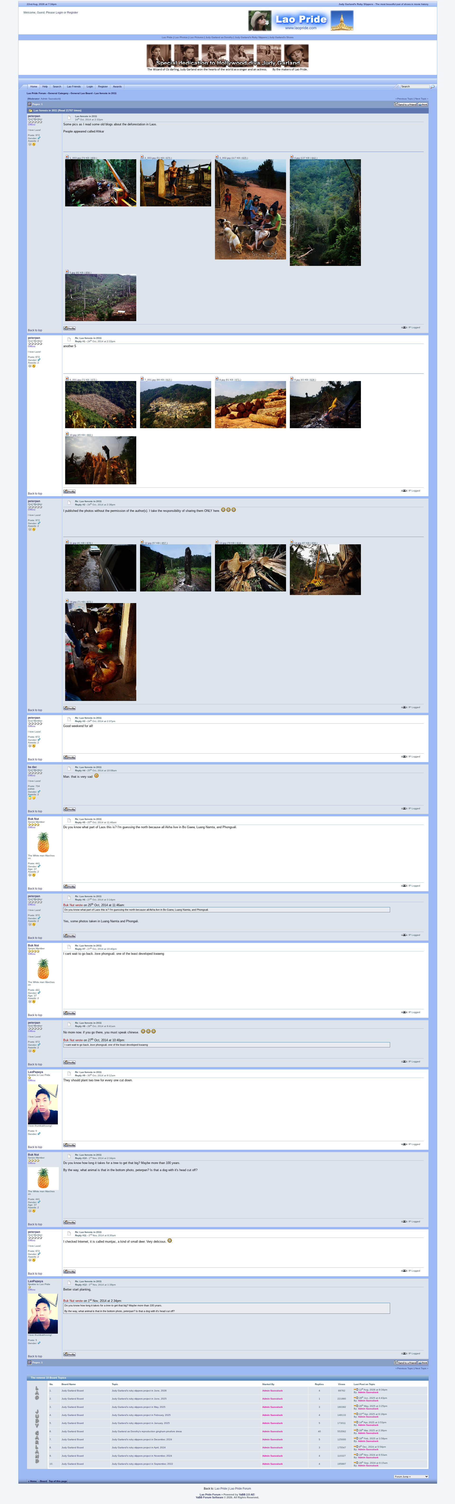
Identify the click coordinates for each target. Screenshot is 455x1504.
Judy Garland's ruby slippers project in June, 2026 (139, 1390)
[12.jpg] (175, 590)
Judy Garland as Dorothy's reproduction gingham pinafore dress (147, 1431)
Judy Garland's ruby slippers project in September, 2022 (142, 1464)
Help (45, 86)
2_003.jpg (150, 158)
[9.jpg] (325, 427)
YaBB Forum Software (209, 1497)
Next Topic (421, 98)
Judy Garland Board (73, 1390)
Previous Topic (405, 98)
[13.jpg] (250, 590)
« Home (32, 1481)
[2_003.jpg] (175, 205)
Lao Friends (74, 86)
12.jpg (147, 543)
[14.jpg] (325, 594)
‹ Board (43, 1481)
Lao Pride (167, 37)
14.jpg (297, 543)
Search (57, 86)
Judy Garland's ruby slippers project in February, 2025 (141, 1415)
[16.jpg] (100, 700)
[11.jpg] (100, 590)
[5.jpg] (100, 320)
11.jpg (72, 543)
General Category (58, 93)
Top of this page (58, 1481)
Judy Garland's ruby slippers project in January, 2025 (141, 1423)
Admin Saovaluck (50, 98)
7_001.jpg (150, 379)
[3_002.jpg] (250, 258)
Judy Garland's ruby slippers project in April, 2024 (139, 1447)
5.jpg (72, 272)
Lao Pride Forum (36, 93)
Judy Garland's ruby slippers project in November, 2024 (142, 1455)
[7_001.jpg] (175, 427)
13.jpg (222, 543)
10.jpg (73, 435)
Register (72, 12)
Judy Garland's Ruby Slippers (251, 37)
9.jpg (297, 379)
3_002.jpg (225, 158)
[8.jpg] (250, 427)
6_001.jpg (75, 379)
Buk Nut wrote (73, 905)
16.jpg (73, 601)
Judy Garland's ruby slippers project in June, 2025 (139, 1398)
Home (33, 86)
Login (59, 12)
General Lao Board (82, 93)
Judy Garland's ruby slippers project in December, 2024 (142, 1439)
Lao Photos (181, 37)
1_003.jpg (75, 158)
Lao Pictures (196, 37)
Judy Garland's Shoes (281, 37)
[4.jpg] (325, 265)
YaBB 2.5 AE (246, 1494)
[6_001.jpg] (100, 427)
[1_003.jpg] (100, 205)
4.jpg (297, 158)
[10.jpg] (100, 483)
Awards (117, 86)
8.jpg (222, 379)
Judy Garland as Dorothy (219, 37)
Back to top (35, 330)
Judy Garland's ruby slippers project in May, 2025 (138, 1407)
